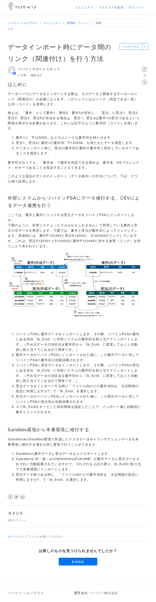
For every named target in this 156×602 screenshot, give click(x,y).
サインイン (15, 536)
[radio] (144, 69)
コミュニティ (84, 7)
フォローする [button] (131, 46)
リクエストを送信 (111, 7)
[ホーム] (22, 8)
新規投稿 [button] (78, 562)
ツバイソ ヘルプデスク (23, 23)
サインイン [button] (136, 7)
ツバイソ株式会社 (104, 592)
